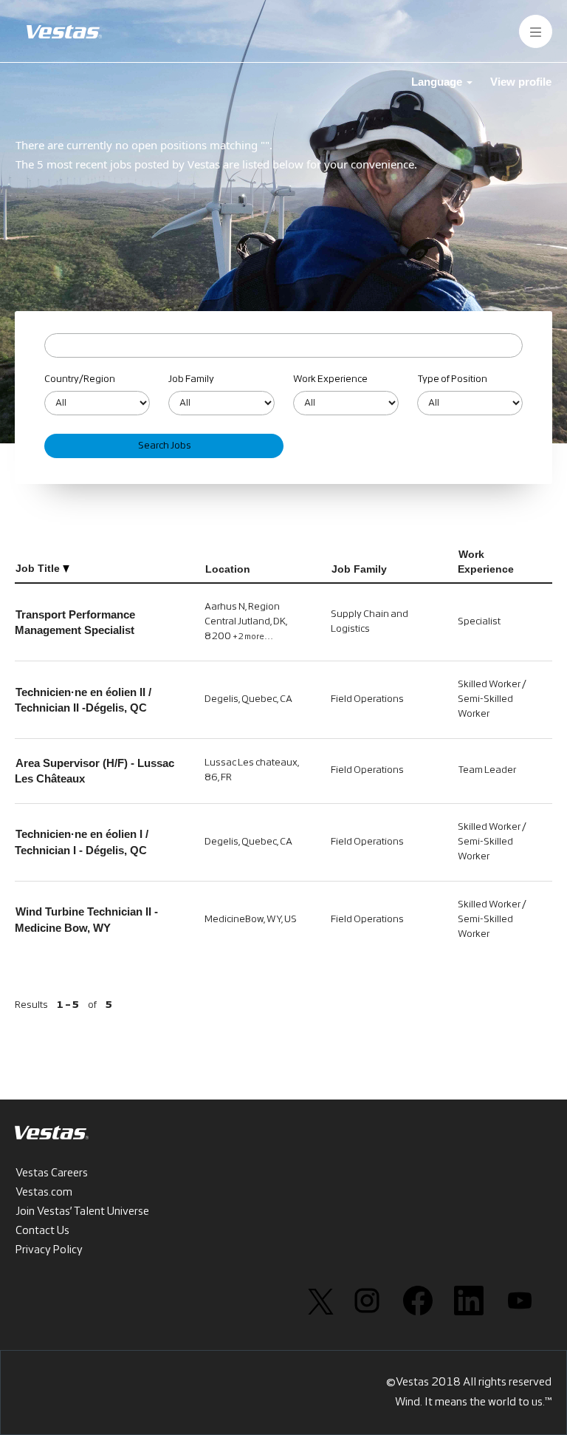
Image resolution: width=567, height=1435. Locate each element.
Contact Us (42, 1231)
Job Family (191, 379)
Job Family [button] (359, 569)
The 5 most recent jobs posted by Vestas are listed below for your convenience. (216, 164)
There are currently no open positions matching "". (144, 144)
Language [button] (438, 81)
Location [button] (227, 569)
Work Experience (330, 379)
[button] (535, 31)
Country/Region (79, 379)
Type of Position (452, 379)
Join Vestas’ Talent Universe (82, 1212)
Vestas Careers (52, 1173)
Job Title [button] (39, 568)
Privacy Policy (49, 1250)
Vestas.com (44, 1193)
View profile (520, 81)
